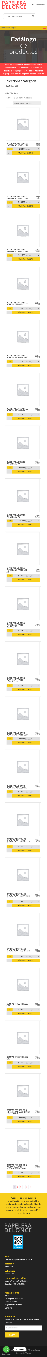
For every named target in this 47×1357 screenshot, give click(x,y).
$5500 (29, 467)
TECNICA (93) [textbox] (23, 86)
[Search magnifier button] (33, 16)
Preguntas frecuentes (13, 1305)
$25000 (28, 956)
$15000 (28, 202)
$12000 (28, 575)
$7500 (29, 149)
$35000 (28, 1009)
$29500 (28, 255)
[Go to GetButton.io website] (6, 1354)
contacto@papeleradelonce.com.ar (18, 1259)
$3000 (29, 521)
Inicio (7, 93)
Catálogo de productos (14, 1299)
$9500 (29, 738)
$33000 (28, 1062)
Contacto (8, 1308)
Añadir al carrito (25, 153)
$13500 (28, 630)
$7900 (29, 1117)
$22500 (28, 361)
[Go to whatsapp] (6, 1349)
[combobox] (23, 86)
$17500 (28, 414)
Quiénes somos (11, 1302)
